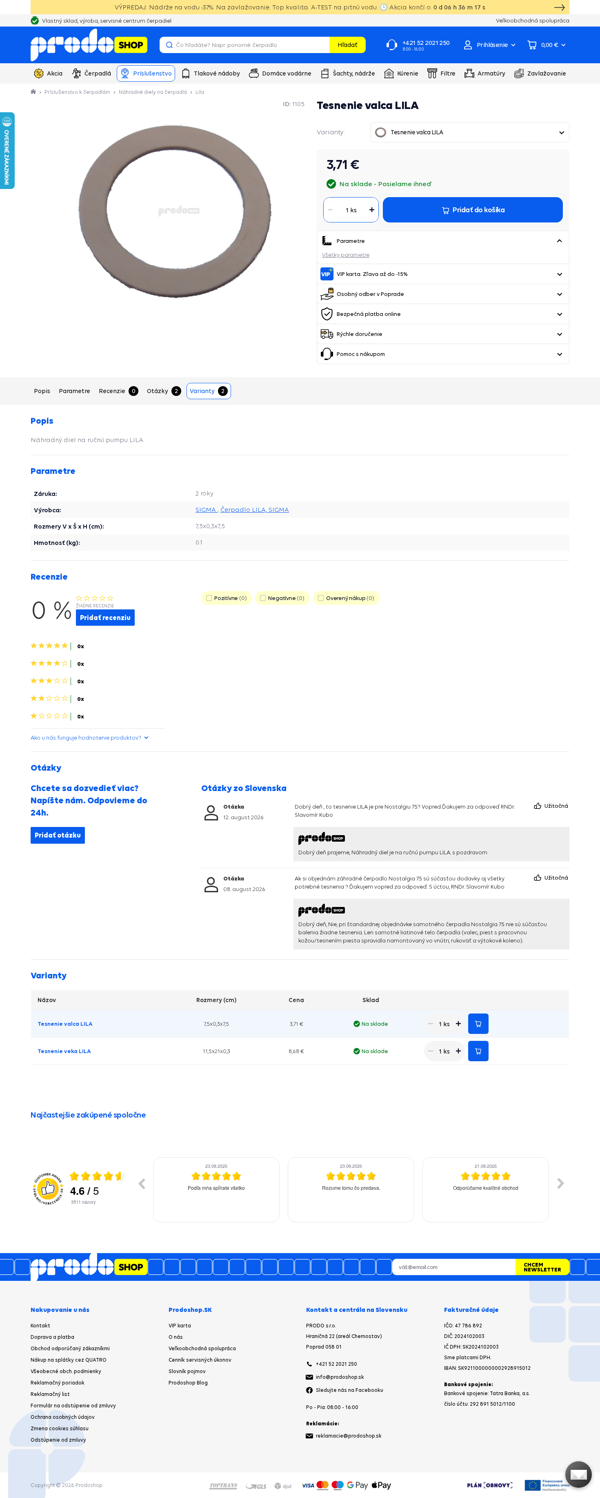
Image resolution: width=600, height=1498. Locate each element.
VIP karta (180, 1325)
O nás (176, 1337)
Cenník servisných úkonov (200, 1360)
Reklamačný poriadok (57, 1383)
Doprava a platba (52, 1337)
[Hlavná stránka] (34, 92)
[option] (216, 1189)
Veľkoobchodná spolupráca (202, 1348)
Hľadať (348, 44)
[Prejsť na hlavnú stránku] (89, 45)
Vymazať (322, 45)
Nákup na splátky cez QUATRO (69, 1360)
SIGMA (207, 509)
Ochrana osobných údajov (63, 1417)
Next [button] (560, 1183)
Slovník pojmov (187, 1371)
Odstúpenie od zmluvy (58, 1440)
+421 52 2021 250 (336, 1364)
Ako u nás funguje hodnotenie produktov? (86, 737)
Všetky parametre (345, 254)
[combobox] (470, 132)
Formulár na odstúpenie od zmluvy (73, 1405)
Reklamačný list (50, 1394)
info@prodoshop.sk (340, 1377)
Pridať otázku (58, 835)
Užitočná (556, 805)
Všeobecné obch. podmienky (66, 1371)
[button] (559, 240)
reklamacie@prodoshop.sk (349, 1436)
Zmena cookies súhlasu (60, 1428)
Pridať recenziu (105, 617)
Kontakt (40, 1325)
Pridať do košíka (478, 1023)
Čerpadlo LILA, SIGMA (254, 509)
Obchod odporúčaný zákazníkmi (70, 1348)
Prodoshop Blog (188, 1383)
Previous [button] (141, 1183)
